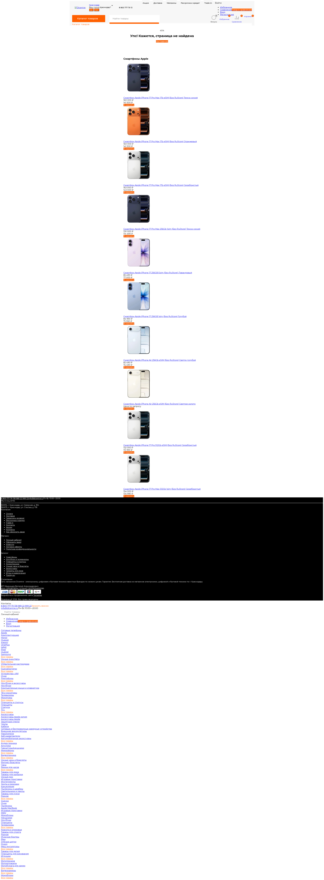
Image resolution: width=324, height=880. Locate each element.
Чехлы (4, 724)
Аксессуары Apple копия (14, 717)
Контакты (10, 525)
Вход (222, 12)
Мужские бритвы (10, 837)
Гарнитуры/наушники (12, 748)
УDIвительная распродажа (15, 664)
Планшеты (6, 705)
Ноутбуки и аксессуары (13, 683)
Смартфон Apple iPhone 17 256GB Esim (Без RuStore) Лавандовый (157, 273)
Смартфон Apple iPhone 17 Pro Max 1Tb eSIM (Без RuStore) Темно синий (160, 98)
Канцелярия (7, 786)
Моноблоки (7, 815)
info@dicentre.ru (35, 498)
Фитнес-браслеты (10, 762)
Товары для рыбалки (12, 774)
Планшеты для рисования (15, 854)
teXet (4, 647)
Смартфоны (11, 557)
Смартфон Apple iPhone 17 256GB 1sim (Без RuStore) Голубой (155, 316)
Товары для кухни (10, 794)
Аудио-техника (9, 743)
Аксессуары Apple (10, 719)
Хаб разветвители (10, 736)
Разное (5, 796)
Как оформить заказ (15, 532)
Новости (10, 544)
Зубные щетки (8, 842)
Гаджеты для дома (14, 571)
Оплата (9, 514)
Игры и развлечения (16, 573)
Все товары (7, 657)
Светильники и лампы (13, 791)
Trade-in (9, 523)
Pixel (3, 649)
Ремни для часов (10, 767)
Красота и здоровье (11, 830)
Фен (3, 839)
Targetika (37, 595)
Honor (4, 637)
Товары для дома (10, 772)
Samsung (6, 654)
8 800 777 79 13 (7, 498)
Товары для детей (10, 851)
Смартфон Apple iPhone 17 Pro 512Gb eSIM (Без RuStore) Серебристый (160, 445)
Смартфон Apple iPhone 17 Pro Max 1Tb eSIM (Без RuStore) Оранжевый (160, 141)
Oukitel (4, 652)
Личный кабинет (14, 540)
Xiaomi (4, 642)
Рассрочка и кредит (15, 520)
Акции (9, 527)
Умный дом (7, 777)
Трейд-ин (10, 575)
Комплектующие (10, 635)
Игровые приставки (11, 779)
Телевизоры (7, 695)
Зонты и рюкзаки (10, 784)
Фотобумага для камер (13, 866)
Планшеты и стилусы (16, 562)
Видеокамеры (8, 870)
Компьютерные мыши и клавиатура (20, 688)
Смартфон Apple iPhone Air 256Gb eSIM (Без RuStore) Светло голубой (159, 360)
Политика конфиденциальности (21, 549)
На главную (162, 41)
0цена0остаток (9, 669)
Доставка (10, 516)
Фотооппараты (9, 863)
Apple (4, 633)
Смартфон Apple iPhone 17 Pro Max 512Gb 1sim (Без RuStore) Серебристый (162, 489)
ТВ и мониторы (9, 693)
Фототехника (8, 861)
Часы (3, 765)
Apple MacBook (9, 808)
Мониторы (6, 697)
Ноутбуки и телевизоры (17, 559)
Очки (4, 676)
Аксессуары (11, 568)
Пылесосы (6, 806)
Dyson (4, 844)
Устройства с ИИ (9, 673)
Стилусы (5, 707)
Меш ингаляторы (10, 846)
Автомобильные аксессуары (16, 738)
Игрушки (6, 856)
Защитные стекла (10, 721)
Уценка (5, 801)
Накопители (7, 733)
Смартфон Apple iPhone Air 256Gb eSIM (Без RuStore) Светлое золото (159, 404)
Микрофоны (7, 750)
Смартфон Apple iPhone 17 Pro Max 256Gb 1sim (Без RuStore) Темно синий (161, 229)
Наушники (6, 818)
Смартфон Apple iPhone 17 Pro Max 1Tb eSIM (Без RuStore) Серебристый (161, 185)
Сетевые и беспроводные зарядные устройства (26, 729)
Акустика (6, 745)
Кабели (5, 726)
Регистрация (227, 14)
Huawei (5, 640)
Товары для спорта (11, 832)
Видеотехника (8, 755)
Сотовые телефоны (11, 630)
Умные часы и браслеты (17, 566)
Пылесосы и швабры (12, 789)
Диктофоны (7, 678)
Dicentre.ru (6, 599)
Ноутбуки (6, 685)
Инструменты (8, 782)
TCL (3, 709)
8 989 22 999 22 (21, 498)
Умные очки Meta (10, 659)
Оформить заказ (13, 542)
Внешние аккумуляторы (14, 731)
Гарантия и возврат (15, 518)
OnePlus (5, 645)
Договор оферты (14, 547)
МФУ (3, 813)
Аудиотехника (12, 564)
